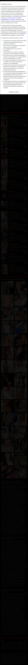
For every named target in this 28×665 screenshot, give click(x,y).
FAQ (23, 35)
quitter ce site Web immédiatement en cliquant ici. (11, 18)
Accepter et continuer (14, 92)
